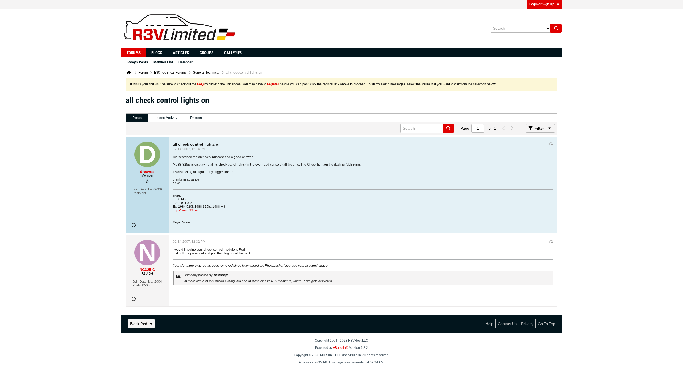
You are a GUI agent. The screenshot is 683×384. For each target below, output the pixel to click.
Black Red (138, 324)
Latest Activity (165, 117)
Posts (137, 117)
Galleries (233, 52)
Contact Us (507, 324)
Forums (134, 52)
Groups (206, 52)
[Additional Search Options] (548, 28)
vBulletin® (340, 348)
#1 (551, 143)
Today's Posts (137, 62)
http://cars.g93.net (185, 210)
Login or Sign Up (541, 4)
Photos (196, 117)
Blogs (156, 52)
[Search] (556, 28)
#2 (551, 241)
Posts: (137, 193)
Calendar (185, 62)
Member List (163, 62)
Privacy (527, 324)
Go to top (546, 324)
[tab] (137, 118)
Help (489, 324)
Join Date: (140, 189)
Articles (181, 52)
